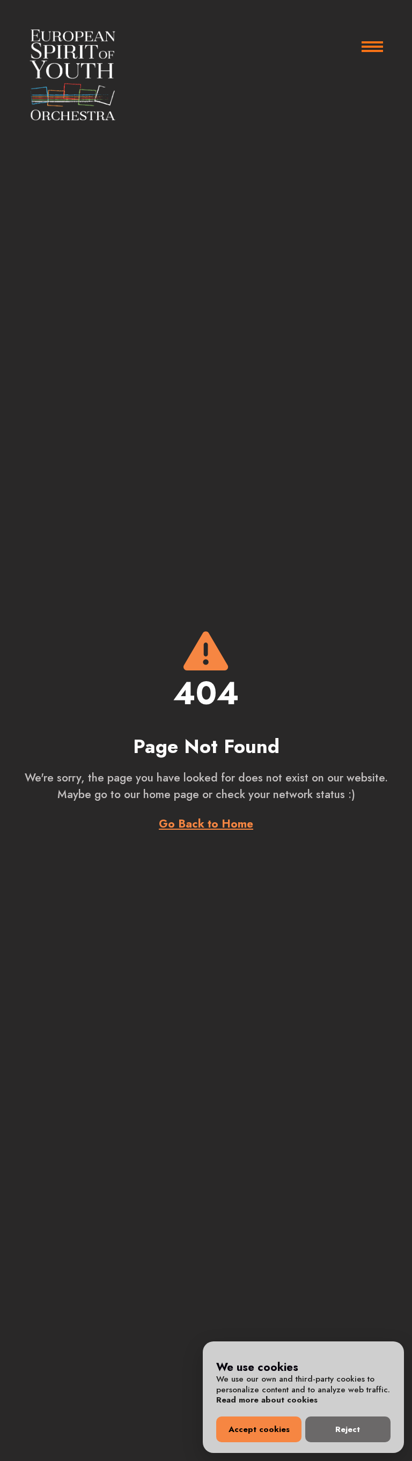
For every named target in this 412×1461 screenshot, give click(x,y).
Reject (347, 1429)
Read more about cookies (267, 1400)
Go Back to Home (206, 824)
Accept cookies (259, 1429)
